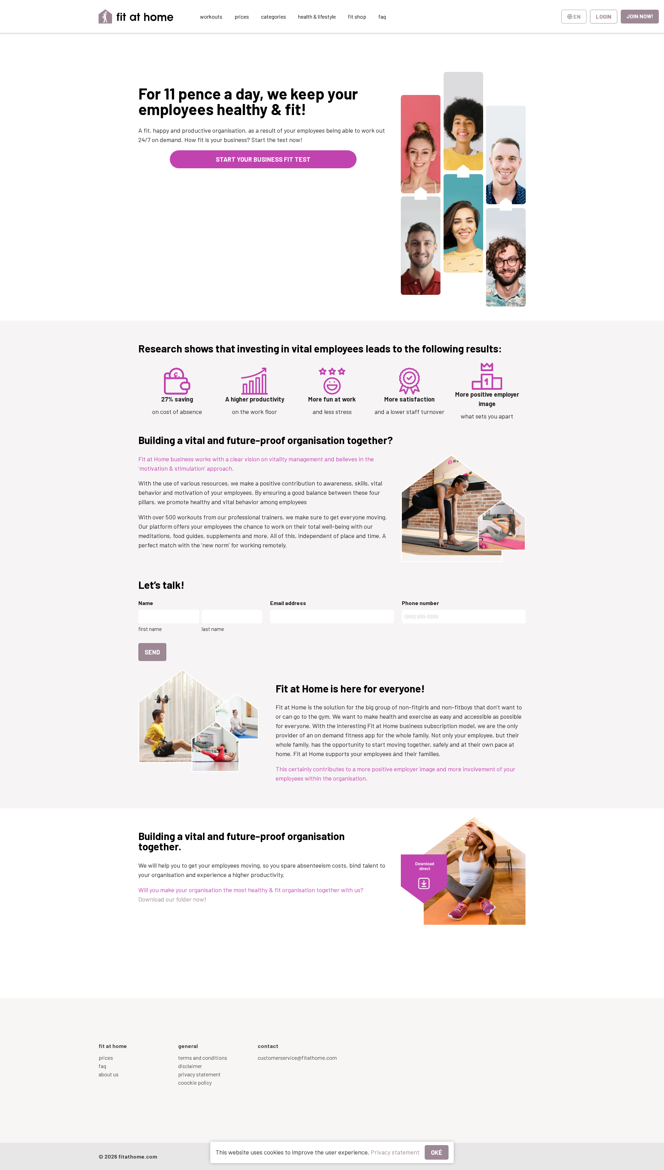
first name (150, 629)
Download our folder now (171, 899)
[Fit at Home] (136, 16)
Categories (273, 16)
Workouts (211, 16)
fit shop (357, 16)
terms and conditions (202, 1057)
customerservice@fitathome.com (297, 1057)
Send (152, 652)
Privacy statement (395, 1152)
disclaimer (190, 1066)
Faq (382, 16)
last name (213, 629)
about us (109, 1074)
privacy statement (199, 1074)
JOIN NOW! (639, 16)
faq (102, 1066)
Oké (436, 1152)
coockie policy (195, 1082)
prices (241, 16)
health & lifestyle (317, 16)
